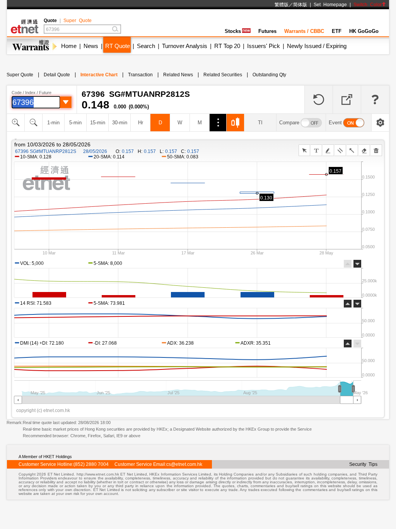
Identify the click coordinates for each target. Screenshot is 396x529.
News (91, 46)
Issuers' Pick (263, 46)
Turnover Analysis (184, 46)
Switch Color (367, 4)
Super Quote (77, 20)
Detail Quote (57, 74)
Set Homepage (330, 4)
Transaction (140, 74)
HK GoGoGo (364, 31)
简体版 (300, 4)
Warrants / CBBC (304, 31)
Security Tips (363, 464)
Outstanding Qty (269, 74)
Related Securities (222, 74)
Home (69, 46)
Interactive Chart (99, 74)
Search (146, 46)
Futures (267, 31)
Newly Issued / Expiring (316, 46)
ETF (336, 31)
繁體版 (281, 4)
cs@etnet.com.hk (184, 464)
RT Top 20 (227, 46)
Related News (178, 74)
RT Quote (117, 46)
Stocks (233, 31)
